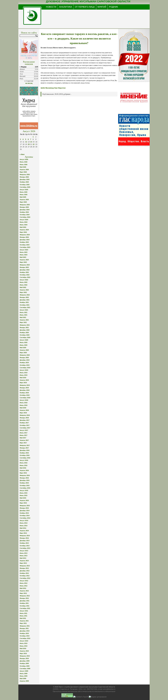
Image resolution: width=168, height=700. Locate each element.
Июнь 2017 (23, 435)
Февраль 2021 (25, 325)
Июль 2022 (23, 282)
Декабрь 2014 (24, 510)
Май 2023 (23, 257)
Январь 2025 (24, 207)
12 (26, 142)
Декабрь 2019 (24, 360)
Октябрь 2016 (24, 455)
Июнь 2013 (23, 555)
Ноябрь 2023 (24, 242)
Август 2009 (24, 671)
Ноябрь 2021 (24, 302)
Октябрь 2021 (24, 305)
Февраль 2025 (25, 204)
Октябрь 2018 (24, 395)
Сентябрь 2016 (25, 458)
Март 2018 (23, 413)
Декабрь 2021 (24, 300)
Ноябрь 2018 (24, 392)
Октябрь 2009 (24, 666)
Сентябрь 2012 (25, 578)
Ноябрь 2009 (24, 663)
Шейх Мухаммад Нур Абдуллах (53, 88)
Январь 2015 (24, 508)
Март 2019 (23, 382)
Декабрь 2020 (24, 330)
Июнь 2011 (23, 616)
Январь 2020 (24, 357)
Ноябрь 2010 (24, 633)
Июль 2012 (23, 583)
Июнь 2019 (23, 375)
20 (29, 144)
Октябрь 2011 (24, 606)
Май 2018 (23, 408)
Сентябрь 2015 (25, 488)
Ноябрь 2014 (24, 513)
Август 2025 (24, 189)
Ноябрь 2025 (24, 182)
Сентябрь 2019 (25, 367)
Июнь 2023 (23, 255)
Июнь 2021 (23, 315)
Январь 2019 (24, 387)
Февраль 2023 (25, 265)
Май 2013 (23, 558)
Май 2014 (23, 528)
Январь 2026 (24, 177)
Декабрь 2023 (24, 239)
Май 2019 (23, 377)
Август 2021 (24, 310)
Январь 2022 (24, 297)
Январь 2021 (24, 327)
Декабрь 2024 (24, 209)
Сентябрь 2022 (25, 277)
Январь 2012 (24, 598)
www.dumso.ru (99, 691)
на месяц (28, 83)
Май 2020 (23, 347)
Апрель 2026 (24, 169)
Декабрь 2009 (24, 661)
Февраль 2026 (25, 174)
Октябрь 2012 (24, 575)
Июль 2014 (23, 523)
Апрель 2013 (24, 560)
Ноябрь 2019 (24, 362)
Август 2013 (24, 550)
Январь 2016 (24, 478)
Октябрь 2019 (24, 365)
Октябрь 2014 (24, 515)
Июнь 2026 (23, 164)
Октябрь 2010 (24, 636)
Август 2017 (24, 430)
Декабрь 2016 (24, 450)
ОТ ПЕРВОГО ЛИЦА (85, 7)
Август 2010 (24, 641)
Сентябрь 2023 (25, 247)
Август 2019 (24, 370)
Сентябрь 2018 (25, 397)
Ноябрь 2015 (24, 483)
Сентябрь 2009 (25, 668)
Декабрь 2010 (24, 631)
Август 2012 (24, 580)
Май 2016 (23, 468)
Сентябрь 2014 (25, 518)
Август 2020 (24, 340)
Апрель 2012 (24, 591)
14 (31, 142)
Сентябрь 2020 (25, 337)
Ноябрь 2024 (24, 212)
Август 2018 (24, 400)
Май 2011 (23, 618)
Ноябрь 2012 (24, 573)
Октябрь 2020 (24, 335)
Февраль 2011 (25, 626)
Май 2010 (23, 648)
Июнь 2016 (23, 465)
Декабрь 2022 (24, 270)
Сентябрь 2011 (25, 608)
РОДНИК (113, 7)
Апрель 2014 (24, 530)
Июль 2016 (23, 463)
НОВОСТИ (51, 7)
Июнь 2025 (23, 194)
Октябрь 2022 (24, 275)
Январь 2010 (24, 658)
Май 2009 (23, 678)
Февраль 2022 (25, 295)
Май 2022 (23, 287)
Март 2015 (23, 503)
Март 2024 (23, 232)
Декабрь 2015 (24, 480)
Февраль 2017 (25, 445)
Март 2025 (23, 202)
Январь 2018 (24, 418)
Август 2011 (24, 611)
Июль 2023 (23, 252)
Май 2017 (23, 438)
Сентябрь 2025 (25, 187)
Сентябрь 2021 (25, 307)
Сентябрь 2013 (25, 548)
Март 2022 (23, 292)
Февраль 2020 (25, 355)
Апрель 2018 (24, 410)
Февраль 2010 (25, 656)
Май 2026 (23, 167)
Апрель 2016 (24, 470)
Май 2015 (23, 498)
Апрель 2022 (24, 290)
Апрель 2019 (24, 380)
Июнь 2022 (23, 285)
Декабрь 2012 (24, 571)
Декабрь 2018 (24, 390)
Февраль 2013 (25, 566)
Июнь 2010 (23, 646)
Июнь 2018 (23, 405)
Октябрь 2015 (24, 485)
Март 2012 (23, 593)
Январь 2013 (24, 568)
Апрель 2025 (24, 199)
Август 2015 (24, 490)
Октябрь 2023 (24, 245)
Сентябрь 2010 (25, 638)
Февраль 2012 (25, 596)
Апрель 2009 (24, 681)
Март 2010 (23, 653)
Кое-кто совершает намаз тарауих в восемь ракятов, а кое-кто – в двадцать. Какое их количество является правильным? (79, 38)
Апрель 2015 (24, 500)
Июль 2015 (23, 493)
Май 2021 (23, 317)
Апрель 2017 (24, 440)
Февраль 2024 (25, 234)
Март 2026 (23, 172)
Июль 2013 (23, 553)
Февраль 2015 (25, 505)
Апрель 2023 (24, 260)
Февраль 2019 (25, 385)
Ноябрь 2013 (24, 543)
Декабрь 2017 (24, 420)
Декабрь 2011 (24, 601)
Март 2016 (23, 473)
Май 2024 (23, 227)
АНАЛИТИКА (65, 7)
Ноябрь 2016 (24, 453)
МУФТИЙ (102, 7)
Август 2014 (24, 520)
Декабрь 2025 (24, 179)
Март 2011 (23, 623)
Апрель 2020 (24, 350)
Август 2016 (24, 460)
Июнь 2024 (23, 225)
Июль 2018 (23, 402)
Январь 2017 (24, 448)
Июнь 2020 (23, 345)
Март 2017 (23, 443)
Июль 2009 (23, 673)
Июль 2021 (23, 312)
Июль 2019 (23, 372)
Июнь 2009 (23, 676)
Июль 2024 (23, 222)
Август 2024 (24, 219)
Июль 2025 (23, 192)
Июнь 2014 (23, 525)
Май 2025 (23, 197)
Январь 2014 (24, 538)
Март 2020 (23, 352)
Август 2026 (24, 159)
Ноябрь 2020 (24, 332)
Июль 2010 (23, 643)
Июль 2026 (23, 162)
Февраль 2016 (25, 475)
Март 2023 (23, 262)
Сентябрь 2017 (25, 428)
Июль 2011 (23, 613)
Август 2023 (24, 250)
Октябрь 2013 (24, 545)
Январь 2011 (24, 628)
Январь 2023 (24, 267)
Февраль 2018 (25, 415)
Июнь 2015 (23, 495)
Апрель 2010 (24, 651)
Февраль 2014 (25, 535)
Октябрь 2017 (24, 425)
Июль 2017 (23, 433)
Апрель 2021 (24, 320)
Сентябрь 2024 (25, 217)
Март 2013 (23, 563)
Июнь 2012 (23, 586)
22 (34, 144)
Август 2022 (24, 280)
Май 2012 (23, 588)
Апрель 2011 (24, 621)
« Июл (22, 154)
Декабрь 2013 (24, 540)
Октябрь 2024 (24, 214)
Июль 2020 (23, 342)
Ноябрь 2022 (24, 272)
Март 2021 (23, 322)
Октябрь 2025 (24, 184)
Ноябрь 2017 (24, 422)
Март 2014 (23, 533)
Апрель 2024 (24, 229)
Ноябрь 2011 (24, 603)
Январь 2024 (24, 237)
